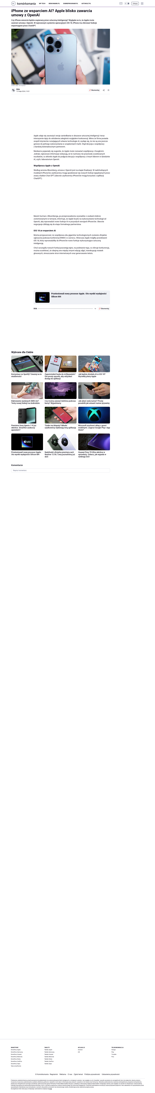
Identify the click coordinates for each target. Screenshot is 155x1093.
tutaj (50, 1089)
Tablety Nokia (48, 1059)
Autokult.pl (86, 3)
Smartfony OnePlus (16, 1061)
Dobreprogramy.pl (70, 3)
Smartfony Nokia (16, 1059)
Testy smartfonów (16, 1066)
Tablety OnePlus (49, 1061)
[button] (127, 3)
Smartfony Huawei (16, 1054)
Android (80, 1049)
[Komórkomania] (28, 3)
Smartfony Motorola (16, 1056)
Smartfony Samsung (17, 1052)
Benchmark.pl (54, 3)
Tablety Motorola (49, 1056)
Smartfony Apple (15, 1049)
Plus (112, 1056)
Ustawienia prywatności (110, 1074)
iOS (79, 1052)
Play (112, 1052)
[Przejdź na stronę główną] (13, 5)
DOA (18, 89)
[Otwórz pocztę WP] (121, 3)
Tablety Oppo (48, 1063)
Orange (113, 1049)
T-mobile (113, 1054)
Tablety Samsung (49, 1052)
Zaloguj (135, 3)
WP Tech (42, 3)
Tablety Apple (48, 1049)
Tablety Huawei (48, 1054)
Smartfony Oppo (15, 1063)
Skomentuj (95, 90)
